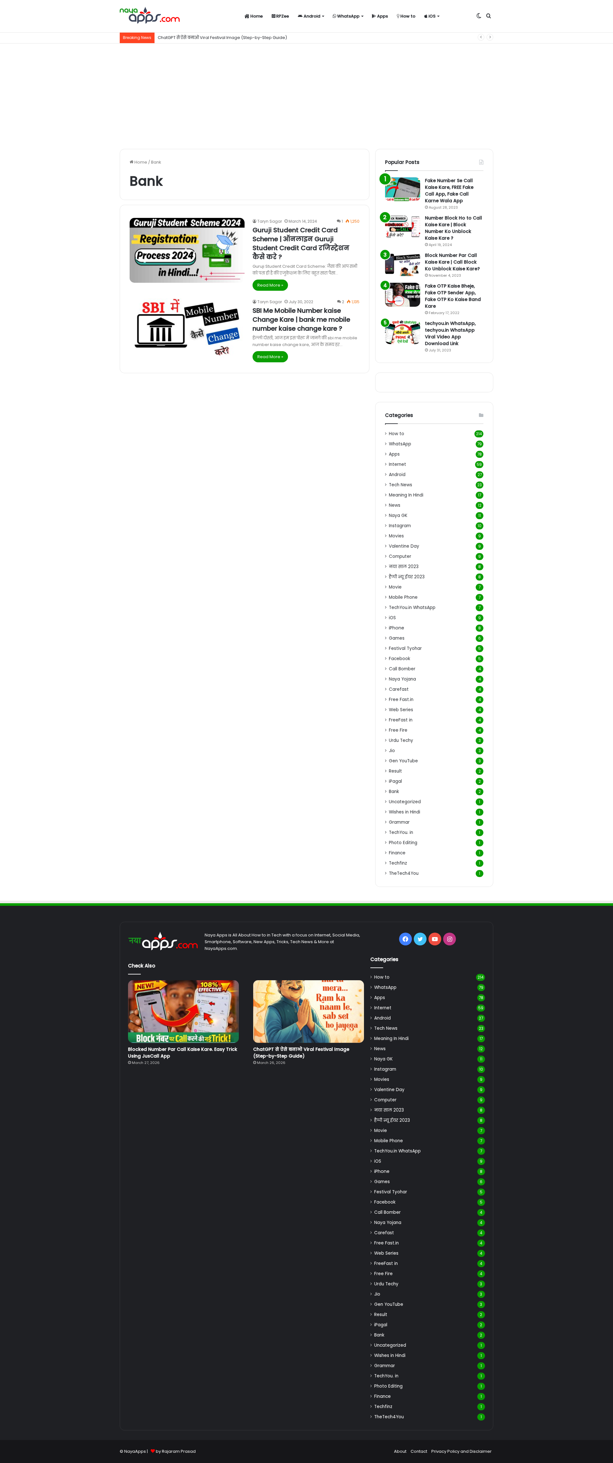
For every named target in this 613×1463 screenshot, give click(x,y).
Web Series (401, 710)
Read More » (270, 285)
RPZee (282, 16)
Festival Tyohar (405, 648)
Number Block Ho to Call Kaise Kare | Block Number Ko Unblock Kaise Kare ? (453, 228)
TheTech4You (404, 873)
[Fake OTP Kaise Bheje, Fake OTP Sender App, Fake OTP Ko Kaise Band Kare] (402, 295)
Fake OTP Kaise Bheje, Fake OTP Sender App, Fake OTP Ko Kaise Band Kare (453, 296)
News (394, 505)
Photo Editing (403, 843)
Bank (394, 792)
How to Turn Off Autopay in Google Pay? (199, 38)
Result (395, 771)
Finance (397, 853)
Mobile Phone (403, 597)
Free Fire (398, 730)
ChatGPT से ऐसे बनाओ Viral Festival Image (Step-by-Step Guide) (301, 1052)
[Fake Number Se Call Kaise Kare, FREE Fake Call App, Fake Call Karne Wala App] (402, 189)
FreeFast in (400, 720)
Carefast (399, 689)
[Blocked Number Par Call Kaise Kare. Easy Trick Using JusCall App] (183, 1011)
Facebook (399, 659)
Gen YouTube (403, 761)
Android (311, 16)
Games (397, 638)
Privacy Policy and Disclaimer (461, 1451)
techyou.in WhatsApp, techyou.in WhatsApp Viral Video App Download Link (450, 333)
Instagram (400, 526)
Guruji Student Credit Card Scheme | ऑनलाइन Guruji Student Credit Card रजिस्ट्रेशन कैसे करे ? (301, 243)
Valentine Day (404, 546)
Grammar (399, 822)
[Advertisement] (306, 94)
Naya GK (398, 515)
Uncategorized (405, 802)
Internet (397, 464)
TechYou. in (401, 832)
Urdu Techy (401, 740)
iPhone (396, 628)
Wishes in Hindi (404, 812)
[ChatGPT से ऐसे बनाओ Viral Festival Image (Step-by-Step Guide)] (308, 1011)
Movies (396, 536)
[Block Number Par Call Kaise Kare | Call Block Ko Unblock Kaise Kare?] (402, 264)
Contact (419, 1451)
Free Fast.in (401, 700)
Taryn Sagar (269, 221)
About (400, 1451)
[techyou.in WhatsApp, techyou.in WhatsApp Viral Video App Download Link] (402, 332)
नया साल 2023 (404, 567)
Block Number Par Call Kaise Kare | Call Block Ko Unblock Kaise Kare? (452, 262)
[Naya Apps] (150, 16)
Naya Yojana (402, 679)
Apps (382, 16)
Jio (392, 751)
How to (407, 16)
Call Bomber (402, 669)
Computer (400, 556)
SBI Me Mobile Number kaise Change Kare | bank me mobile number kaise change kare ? (301, 319)
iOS (431, 16)
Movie (395, 587)
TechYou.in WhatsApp (412, 607)
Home (256, 16)
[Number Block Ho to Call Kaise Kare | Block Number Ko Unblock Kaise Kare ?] (402, 227)
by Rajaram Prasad (176, 1451)
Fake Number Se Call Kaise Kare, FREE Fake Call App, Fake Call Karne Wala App (449, 190)
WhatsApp (347, 16)
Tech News (400, 485)
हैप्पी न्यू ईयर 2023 (407, 577)
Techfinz (398, 863)
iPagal (395, 781)
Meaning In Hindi (406, 495)
